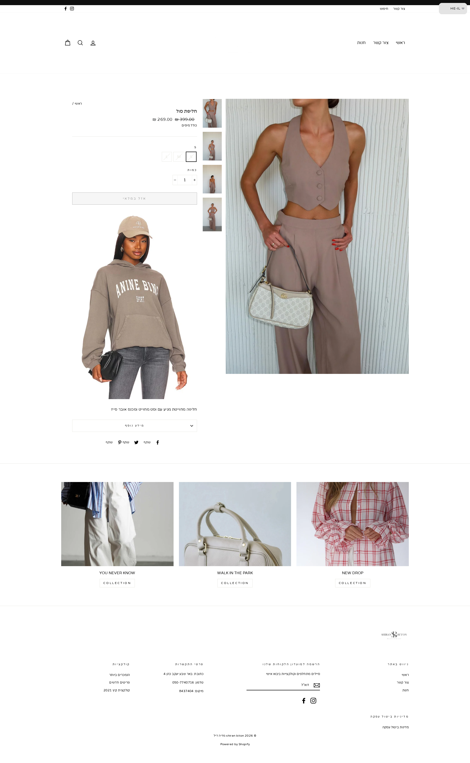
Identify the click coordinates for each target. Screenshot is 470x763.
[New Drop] (352, 524)
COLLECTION (353, 583)
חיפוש (384, 9)
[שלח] (317, 685)
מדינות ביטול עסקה (395, 727)
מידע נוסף (134, 425)
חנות (361, 42)
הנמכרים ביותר (119, 675)
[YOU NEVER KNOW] (117, 524)
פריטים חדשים (119, 682)
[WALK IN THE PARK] (235, 524)
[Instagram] (313, 701)
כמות (192, 170)
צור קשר (399, 9)
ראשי (400, 42)
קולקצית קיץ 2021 (117, 690)
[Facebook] (304, 701)
